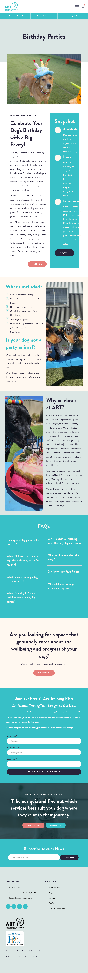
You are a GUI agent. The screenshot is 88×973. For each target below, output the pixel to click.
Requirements (72, 201)
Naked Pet (58, 475)
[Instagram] (13, 906)
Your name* (12, 736)
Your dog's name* (14, 747)
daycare (13, 185)
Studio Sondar (39, 956)
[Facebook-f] (8, 906)
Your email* (12, 759)
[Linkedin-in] (19, 906)
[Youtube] (25, 906)
